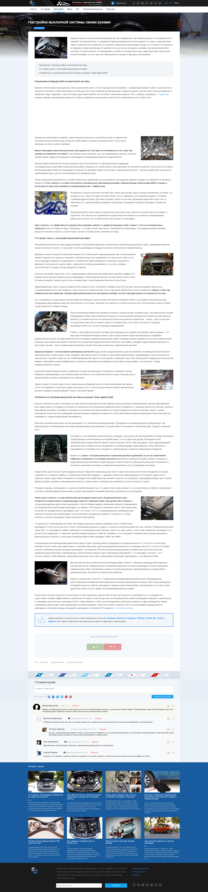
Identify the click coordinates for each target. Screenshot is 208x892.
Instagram (131, 618)
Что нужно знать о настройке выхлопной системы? (63, 69)
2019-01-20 (84, 742)
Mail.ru (57, 696)
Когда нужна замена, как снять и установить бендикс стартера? (121, 796)
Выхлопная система (74, 662)
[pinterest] (146, 3)
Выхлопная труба (57, 662)
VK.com (49, 696)
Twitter (160, 618)
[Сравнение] (166, 3)
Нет (114, 647)
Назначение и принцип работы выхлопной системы (63, 65)
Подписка (116, 885)
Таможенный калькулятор (92, 9)
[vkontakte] (159, 3)
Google (70, 696)
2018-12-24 (88, 718)
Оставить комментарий (162, 697)
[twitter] (142, 3)
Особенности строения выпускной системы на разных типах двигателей (73, 73)
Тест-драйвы (45, 9)
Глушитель (44, 662)
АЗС (77, 9)
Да (97, 647)
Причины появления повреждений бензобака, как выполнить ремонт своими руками (160, 797)
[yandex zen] (155, 3)
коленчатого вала (124, 608)
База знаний (58, 9)
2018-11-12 (65, 706)
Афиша (69, 9)
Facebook (111, 618)
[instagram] (138, 3)
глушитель (164, 94)
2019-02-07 (84, 752)
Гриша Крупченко (77, 718)
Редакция (136, 875)
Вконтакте (121, 618)
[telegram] (151, 3)
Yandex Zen (151, 618)
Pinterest (141, 618)
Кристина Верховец (80, 729)
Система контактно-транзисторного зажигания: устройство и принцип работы (84, 797)
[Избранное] (170, 3)
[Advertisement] (104, 118)
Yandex (66, 696)
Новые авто (110, 9)
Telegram (52, 621)
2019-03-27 (92, 729)
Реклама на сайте (139, 872)
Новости (33, 9)
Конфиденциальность (140, 868)
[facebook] (133, 3)
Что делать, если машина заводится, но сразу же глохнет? (45, 796)
